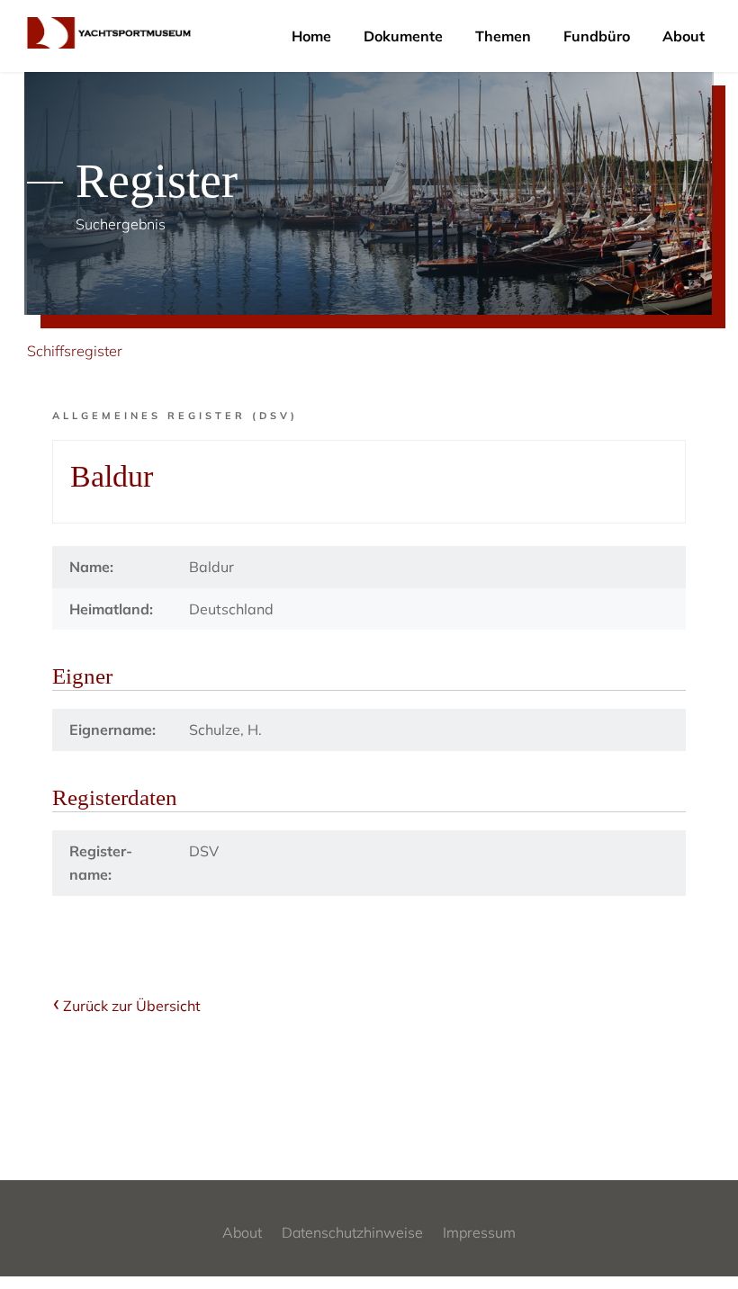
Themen (503, 36)
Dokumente (403, 36)
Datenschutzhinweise (352, 1232)
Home (311, 36)
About (683, 36)
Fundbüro (596, 36)
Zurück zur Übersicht (132, 1006)
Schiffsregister (74, 351)
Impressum (479, 1232)
